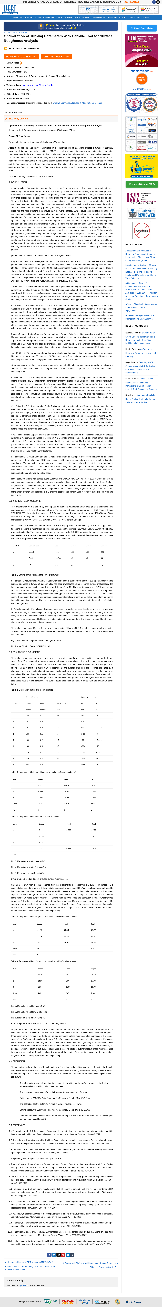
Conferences (97, 18)
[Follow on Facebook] (154, 2)
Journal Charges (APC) (143, 184)
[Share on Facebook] (49, 1255)
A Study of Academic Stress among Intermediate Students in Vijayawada (141, 307)
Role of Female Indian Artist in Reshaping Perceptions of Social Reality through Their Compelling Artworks (141, 384)
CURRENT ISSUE (140, 71)
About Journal (27, 18)
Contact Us (134, 18)
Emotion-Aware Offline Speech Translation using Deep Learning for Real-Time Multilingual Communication (140, 338)
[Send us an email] (158, 2)
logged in (23, 1285)
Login (144, 18)
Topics (59, 18)
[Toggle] (6, 112)
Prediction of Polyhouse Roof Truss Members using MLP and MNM (141, 317)
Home (15, 18)
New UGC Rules (140, 89)
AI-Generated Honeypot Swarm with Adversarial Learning (140, 353)
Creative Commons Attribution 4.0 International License (77, 103)
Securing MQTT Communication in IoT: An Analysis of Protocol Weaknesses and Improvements (140, 367)
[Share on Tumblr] (72, 1255)
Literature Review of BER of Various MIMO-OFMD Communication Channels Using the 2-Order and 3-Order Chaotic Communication (29, 1266)
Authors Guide (71, 18)
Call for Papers (46, 18)
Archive (85, 18)
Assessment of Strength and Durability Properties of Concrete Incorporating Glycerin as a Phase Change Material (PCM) (140, 256)
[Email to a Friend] (58, 1255)
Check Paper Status (143, 28)
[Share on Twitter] (54, 1255)
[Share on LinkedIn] (68, 1255)
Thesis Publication (116, 18)
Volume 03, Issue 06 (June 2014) (16, 32)
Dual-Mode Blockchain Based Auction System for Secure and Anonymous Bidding (141, 398)
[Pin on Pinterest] (63, 1255)
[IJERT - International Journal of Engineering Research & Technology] (10, 9)
